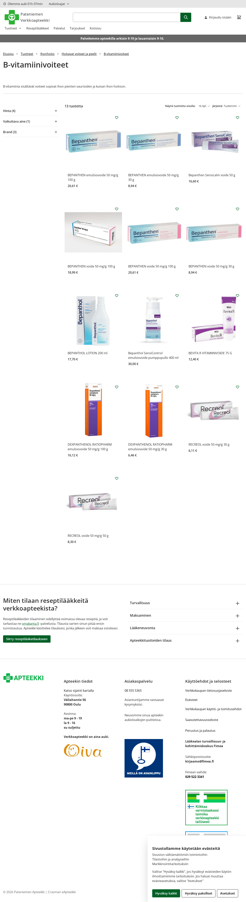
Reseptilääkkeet (37, 28)
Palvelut (59, 28)
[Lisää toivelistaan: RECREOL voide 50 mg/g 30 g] (237, 387)
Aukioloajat (57, 4)
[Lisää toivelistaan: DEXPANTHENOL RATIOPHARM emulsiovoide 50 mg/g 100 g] (117, 387)
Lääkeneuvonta (142, 628)
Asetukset (227, 893)
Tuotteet (11, 28)
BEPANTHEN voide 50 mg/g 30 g (211, 266)
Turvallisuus (140, 602)
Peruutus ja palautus (200, 730)
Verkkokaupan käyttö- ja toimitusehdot (213, 709)
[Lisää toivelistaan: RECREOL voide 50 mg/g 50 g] (117, 478)
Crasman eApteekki (62, 892)
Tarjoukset (77, 28)
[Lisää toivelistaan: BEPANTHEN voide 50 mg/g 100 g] (117, 209)
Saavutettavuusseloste (201, 720)
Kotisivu (95, 28)
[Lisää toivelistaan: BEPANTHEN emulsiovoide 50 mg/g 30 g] (177, 117)
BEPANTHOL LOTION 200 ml (87, 353)
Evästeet (191, 700)
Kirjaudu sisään (220, 17)
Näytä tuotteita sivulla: (180, 106)
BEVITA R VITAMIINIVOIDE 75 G (210, 353)
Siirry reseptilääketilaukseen (26, 639)
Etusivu (8, 54)
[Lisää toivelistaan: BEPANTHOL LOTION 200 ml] (117, 295)
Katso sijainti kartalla (79, 690)
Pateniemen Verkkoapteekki (35, 17)
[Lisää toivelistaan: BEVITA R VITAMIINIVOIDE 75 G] (237, 295)
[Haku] (185, 17)
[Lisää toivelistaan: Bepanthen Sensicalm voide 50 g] (237, 117)
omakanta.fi (30, 623)
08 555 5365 (133, 690)
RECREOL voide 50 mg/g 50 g (88, 536)
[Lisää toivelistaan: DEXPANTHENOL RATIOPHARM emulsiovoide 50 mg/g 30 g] (177, 387)
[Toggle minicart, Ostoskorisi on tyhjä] (239, 17)
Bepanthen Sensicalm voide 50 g (212, 175)
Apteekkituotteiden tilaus (151, 640)
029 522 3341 (194, 777)
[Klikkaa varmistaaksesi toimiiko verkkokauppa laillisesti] (214, 807)
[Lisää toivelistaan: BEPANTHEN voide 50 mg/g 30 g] (237, 209)
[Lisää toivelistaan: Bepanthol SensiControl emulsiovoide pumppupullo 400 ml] (177, 295)
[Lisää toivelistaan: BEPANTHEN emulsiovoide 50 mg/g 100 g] (117, 117)
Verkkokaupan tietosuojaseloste (208, 690)
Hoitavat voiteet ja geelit (79, 54)
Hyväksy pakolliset (198, 893)
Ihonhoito (47, 54)
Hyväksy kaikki (166, 893)
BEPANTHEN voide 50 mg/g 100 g (91, 266)
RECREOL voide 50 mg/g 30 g (209, 444)
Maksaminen (140, 615)
